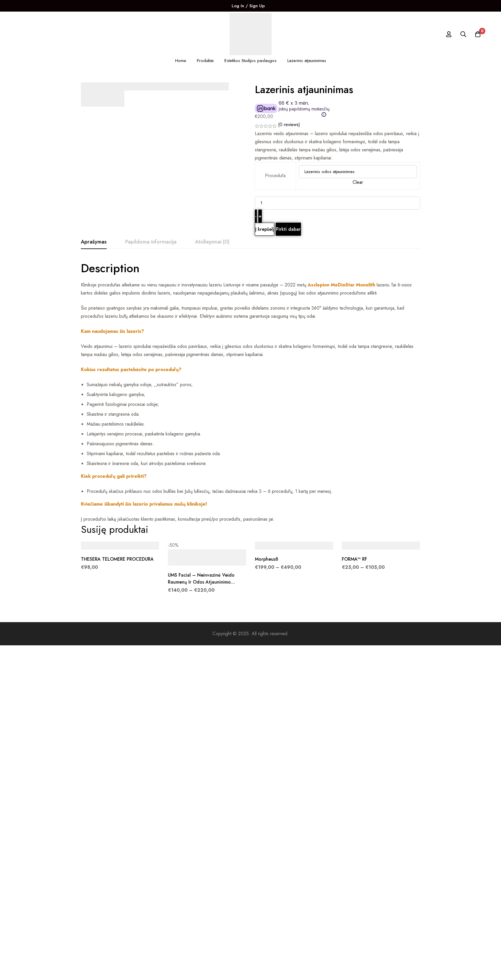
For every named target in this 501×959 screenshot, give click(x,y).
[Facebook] (275, 5)
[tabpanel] (250, 392)
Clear (358, 182)
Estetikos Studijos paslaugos (250, 60)
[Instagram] (285, 5)
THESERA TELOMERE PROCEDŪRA (117, 559)
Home (180, 60)
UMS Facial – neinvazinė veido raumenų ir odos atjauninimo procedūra (201, 582)
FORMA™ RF (354, 559)
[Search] (463, 34)
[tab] (94, 242)
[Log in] (449, 34)
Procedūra (275, 175)
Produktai (205, 60)
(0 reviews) (289, 124)
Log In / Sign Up (248, 6)
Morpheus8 (266, 559)
